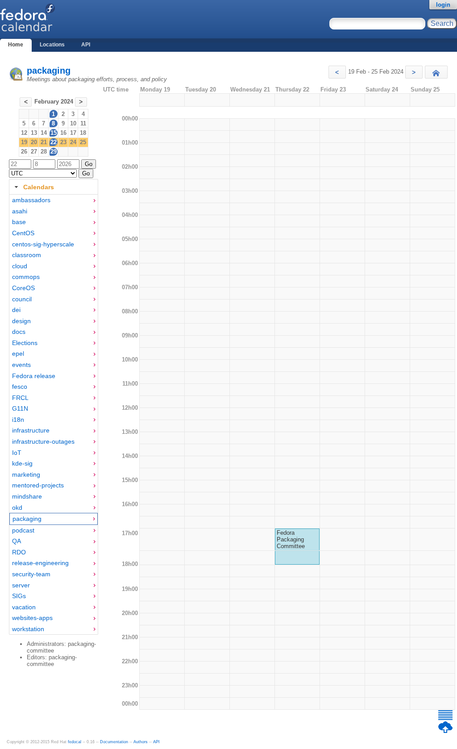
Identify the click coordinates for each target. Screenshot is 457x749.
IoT (16, 452)
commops (26, 276)
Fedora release (33, 375)
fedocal (74, 742)
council (22, 299)
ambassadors (31, 200)
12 (24, 132)
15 (53, 132)
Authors (140, 742)
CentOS (23, 233)
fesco (19, 386)
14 (44, 132)
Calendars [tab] (38, 187)
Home (15, 45)
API (85, 45)
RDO (19, 552)
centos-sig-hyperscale (43, 244)
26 (24, 151)
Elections (24, 342)
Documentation (114, 742)
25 (83, 142)
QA (16, 541)
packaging (49, 70)
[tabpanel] (53, 415)
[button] (337, 72)
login (443, 4)
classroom (26, 254)
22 (53, 142)
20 (34, 142)
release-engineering (40, 562)
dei (16, 309)
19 (24, 142)
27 (34, 151)
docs (18, 331)
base (19, 221)
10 (73, 123)
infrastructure (31, 430)
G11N (20, 408)
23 (63, 142)
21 (44, 142)
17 (73, 132)
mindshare (27, 496)
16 (63, 132)
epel (18, 353)
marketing (26, 474)
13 (34, 132)
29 (53, 151)
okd (17, 507)
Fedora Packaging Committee (291, 539)
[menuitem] (53, 200)
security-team (31, 574)
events (21, 364)
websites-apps (32, 617)
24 (73, 142)
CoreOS (23, 287)
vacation (24, 607)
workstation (28, 628)
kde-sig (22, 463)
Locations (52, 45)
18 (83, 132)
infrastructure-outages (43, 441)
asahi (19, 211)
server (21, 585)
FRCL (20, 397)
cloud (19, 266)
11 (83, 123)
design (21, 321)
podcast (23, 530)
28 (44, 151)
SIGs (19, 595)
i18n (18, 419)
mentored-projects (38, 485)
